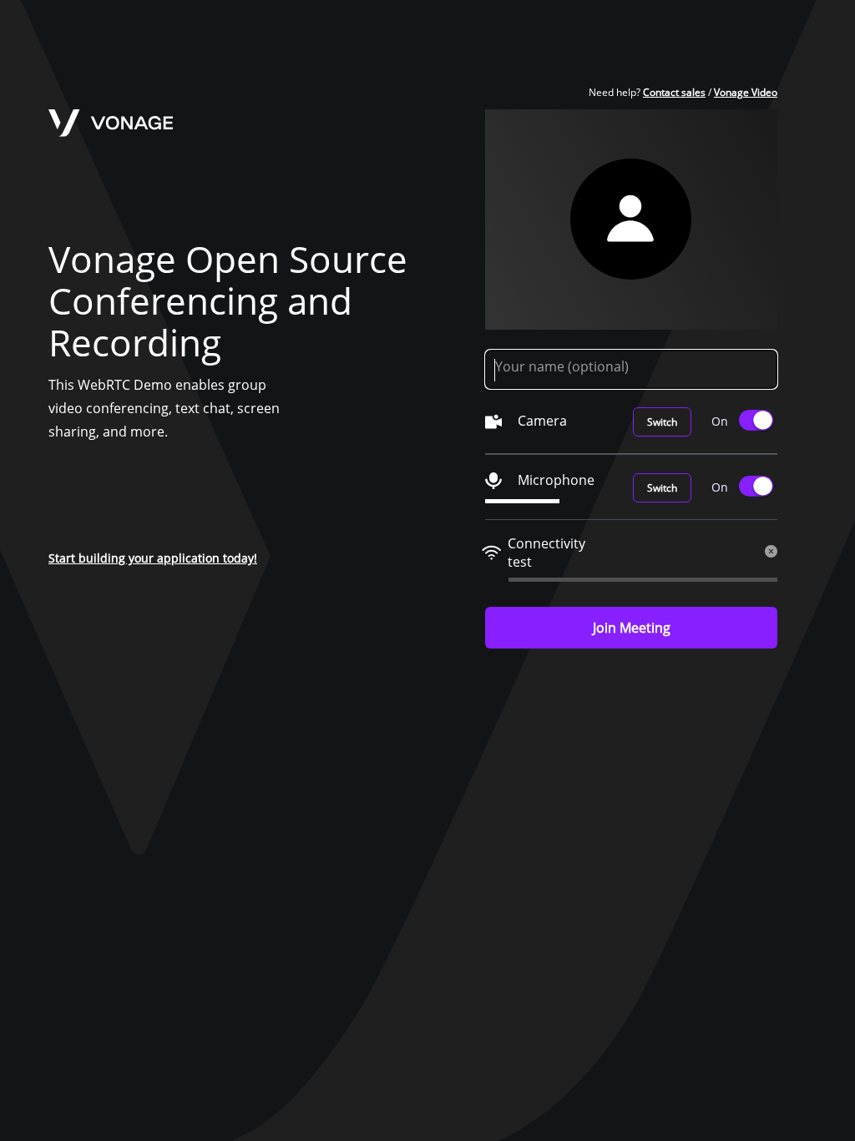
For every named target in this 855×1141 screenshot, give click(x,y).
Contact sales (674, 92)
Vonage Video (745, 92)
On (719, 421)
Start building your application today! (152, 558)
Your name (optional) (562, 366)
